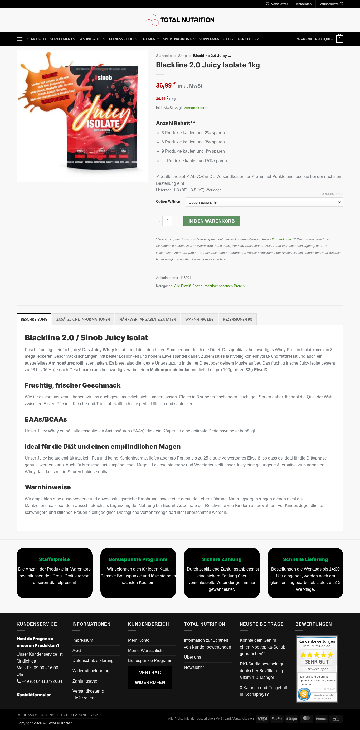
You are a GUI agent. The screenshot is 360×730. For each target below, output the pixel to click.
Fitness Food (121, 39)
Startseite (37, 39)
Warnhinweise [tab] (199, 319)
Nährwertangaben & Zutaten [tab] (147, 319)
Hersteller (248, 39)
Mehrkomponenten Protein (225, 286)
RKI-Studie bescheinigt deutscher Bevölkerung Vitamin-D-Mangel (261, 671)
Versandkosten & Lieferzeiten (88, 694)
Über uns (192, 657)
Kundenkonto (281, 239)
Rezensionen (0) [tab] (237, 319)
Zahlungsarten (86, 681)
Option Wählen (168, 202)
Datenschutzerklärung (93, 660)
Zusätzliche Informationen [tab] (83, 319)
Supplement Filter (216, 39)
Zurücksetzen (331, 193)
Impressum (82, 640)
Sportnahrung (177, 39)
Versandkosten (196, 107)
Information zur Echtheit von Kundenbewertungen (207, 643)
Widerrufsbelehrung (90, 671)
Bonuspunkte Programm (150, 660)
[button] (277, 4)
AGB (76, 650)
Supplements (62, 39)
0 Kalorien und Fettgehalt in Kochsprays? (263, 691)
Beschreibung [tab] (34, 319)
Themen (148, 39)
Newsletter (194, 667)
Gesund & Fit (90, 39)
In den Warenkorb (212, 221)
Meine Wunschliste (146, 650)
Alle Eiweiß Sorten (188, 286)
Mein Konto (138, 640)
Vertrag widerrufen (150, 677)
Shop (182, 56)
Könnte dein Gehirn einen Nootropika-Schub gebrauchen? (262, 647)
